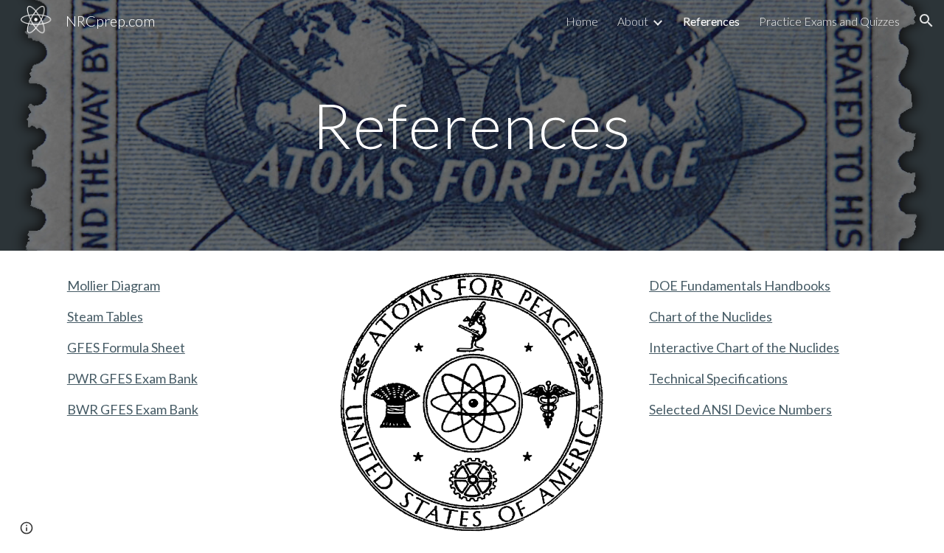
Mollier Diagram (113, 285)
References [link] (711, 21)
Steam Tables (105, 316)
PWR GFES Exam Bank (132, 378)
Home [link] (582, 21)
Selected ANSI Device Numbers (740, 409)
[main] (472, 125)
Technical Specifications (718, 378)
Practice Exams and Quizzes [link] (829, 21)
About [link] (632, 21)
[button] (926, 20)
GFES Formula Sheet (126, 347)
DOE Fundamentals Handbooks (739, 285)
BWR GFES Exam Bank (132, 409)
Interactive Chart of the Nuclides (744, 347)
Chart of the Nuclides (710, 316)
